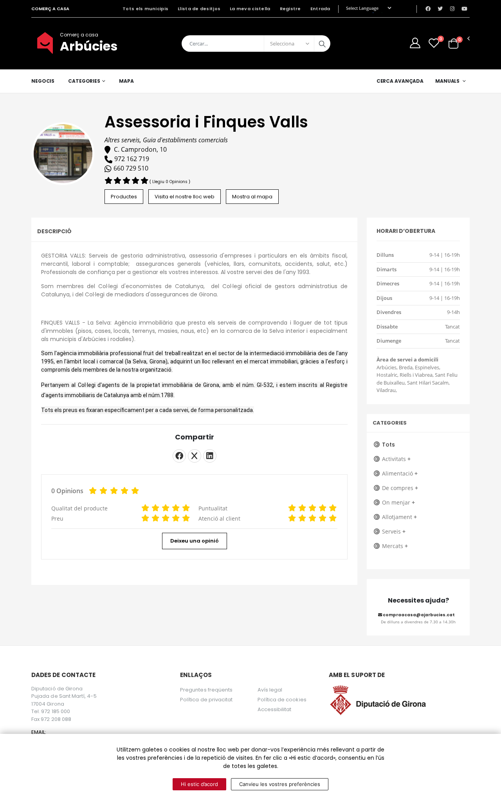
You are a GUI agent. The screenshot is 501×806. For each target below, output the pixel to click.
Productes (124, 196)
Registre (290, 8)
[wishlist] (434, 43)
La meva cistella (250, 8)
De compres (400, 488)
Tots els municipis (145, 8)
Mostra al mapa (252, 196)
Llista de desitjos (199, 8)
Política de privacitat (206, 699)
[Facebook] (179, 456)
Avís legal (270, 689)
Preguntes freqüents (206, 689)
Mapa (126, 81)
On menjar (398, 502)
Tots (388, 444)
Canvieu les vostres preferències (279, 784)
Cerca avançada (400, 81)
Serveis (393, 531)
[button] (453, 43)
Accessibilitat (275, 709)
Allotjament (399, 517)
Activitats (396, 459)
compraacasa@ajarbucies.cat (418, 615)
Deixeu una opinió (194, 541)
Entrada (320, 8)
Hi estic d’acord (199, 784)
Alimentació (400, 473)
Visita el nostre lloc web (184, 196)
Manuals (447, 81)
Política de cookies (282, 699)
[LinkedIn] (209, 456)
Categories (84, 81)
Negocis (42, 81)
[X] (194, 456)
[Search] (322, 43)
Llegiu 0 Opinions (170, 182)
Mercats (395, 546)
